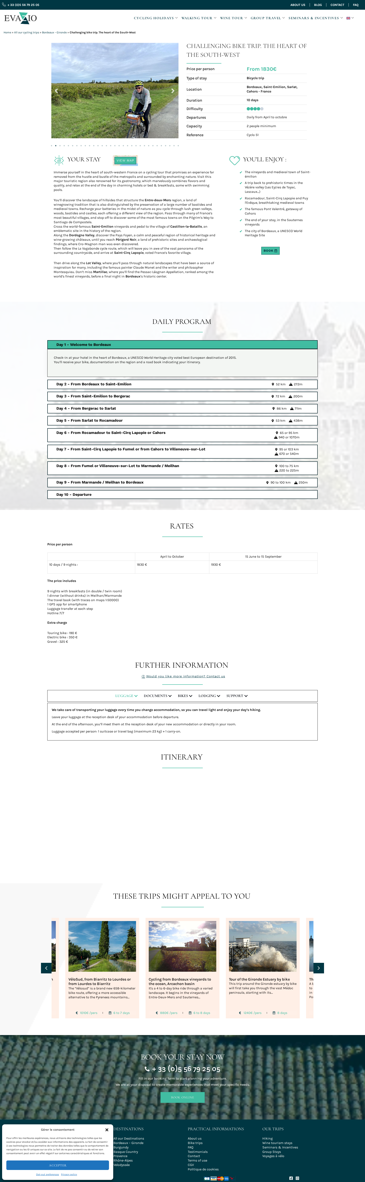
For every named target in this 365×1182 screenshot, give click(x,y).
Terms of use (197, 1160)
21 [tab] (136, 145)
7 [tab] (77, 145)
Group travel (266, 18)
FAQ (355, 5)
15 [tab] (111, 145)
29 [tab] (170, 145)
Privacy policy (69, 1174)
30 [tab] (174, 145)
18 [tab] (123, 145)
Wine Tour (231, 18)
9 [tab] (85, 145)
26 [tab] (157, 145)
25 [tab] (153, 145)
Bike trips (195, 1142)
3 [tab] (60, 145)
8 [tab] (81, 145)
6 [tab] (73, 145)
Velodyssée (121, 1164)
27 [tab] (161, 145)
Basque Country (125, 1151)
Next (173, 90)
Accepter (58, 1165)
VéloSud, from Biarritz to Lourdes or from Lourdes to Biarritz (99, 981)
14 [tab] (106, 145)
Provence (120, 1155)
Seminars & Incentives (314, 18)
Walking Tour (197, 18)
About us (297, 5)
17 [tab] (119, 145)
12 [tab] (98, 145)
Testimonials (198, 1151)
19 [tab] (127, 145)
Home (7, 32)
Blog (318, 5)
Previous (56, 90)
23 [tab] (144, 145)
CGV (191, 1164)
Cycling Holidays (154, 18)
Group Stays (271, 1151)
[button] (107, 1130)
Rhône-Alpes (123, 1160)
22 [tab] (140, 145)
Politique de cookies (203, 1169)
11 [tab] (94, 145)
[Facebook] (291, 1177)
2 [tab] (56, 145)
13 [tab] (102, 145)
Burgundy (120, 1147)
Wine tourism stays (277, 1142)
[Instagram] (297, 1177)
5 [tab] (68, 145)
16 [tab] (115, 145)
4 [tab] (64, 145)
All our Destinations (128, 1138)
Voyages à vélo (273, 1155)
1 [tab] (51, 145)
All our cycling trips (26, 32)
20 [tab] (132, 145)
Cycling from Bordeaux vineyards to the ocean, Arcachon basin (180, 981)
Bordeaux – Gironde (54, 32)
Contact (337, 5)
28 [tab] (165, 145)
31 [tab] (178, 145)
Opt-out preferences (47, 1174)
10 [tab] (89, 145)
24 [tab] (149, 145)
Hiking (267, 1138)
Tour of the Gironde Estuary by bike (259, 978)
